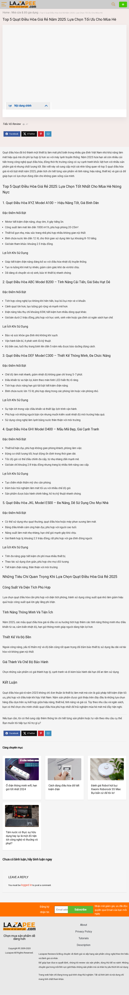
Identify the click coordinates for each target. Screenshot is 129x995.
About (83, 924)
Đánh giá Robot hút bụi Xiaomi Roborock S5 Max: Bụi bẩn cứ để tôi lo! (106, 789)
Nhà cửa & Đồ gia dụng (24, 12)
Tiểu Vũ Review (12, 124)
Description (83, 945)
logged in (26, 885)
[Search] (113, 4)
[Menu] (4, 4)
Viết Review (123, 4)
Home (6, 12)
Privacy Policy (83, 931)
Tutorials (84, 938)
